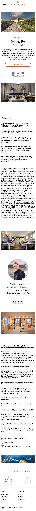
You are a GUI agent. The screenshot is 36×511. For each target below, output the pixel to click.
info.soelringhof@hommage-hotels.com (18, 446)
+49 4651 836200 (10, 442)
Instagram (4, 497)
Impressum (21, 491)
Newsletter (21, 500)
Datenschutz (5, 494)
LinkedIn (3, 500)
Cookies (3, 502)
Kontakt (21, 494)
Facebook (21, 497)
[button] (3, 508)
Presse (3, 491)
